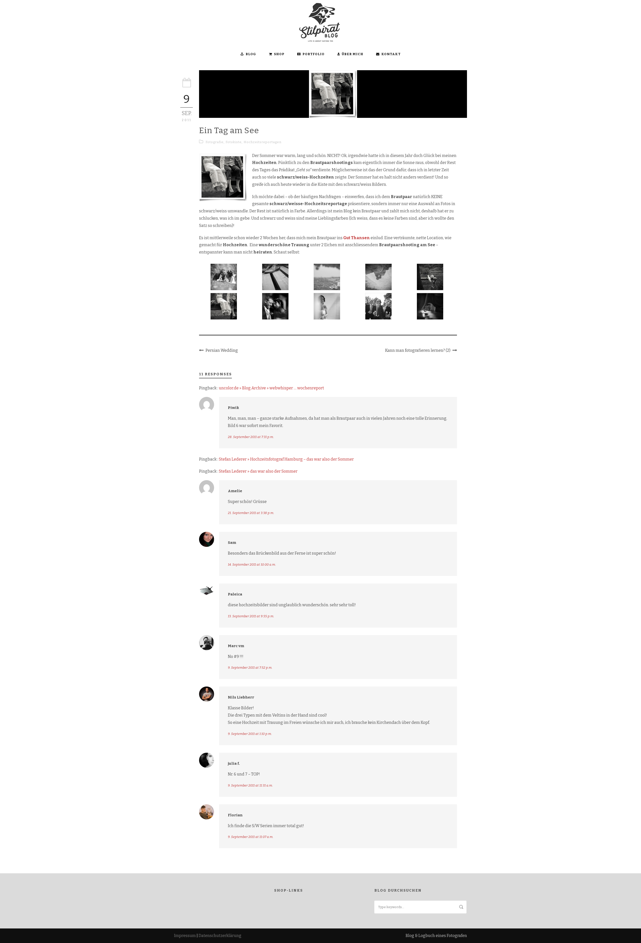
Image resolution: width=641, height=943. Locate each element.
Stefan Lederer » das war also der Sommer (258, 471)
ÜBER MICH (352, 54)
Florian (235, 815)
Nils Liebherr (241, 697)
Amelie (235, 491)
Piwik (233, 407)
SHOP (279, 54)
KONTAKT (391, 54)
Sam (232, 542)
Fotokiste (234, 142)
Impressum (185, 935)
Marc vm (236, 646)
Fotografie (215, 142)
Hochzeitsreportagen (262, 142)
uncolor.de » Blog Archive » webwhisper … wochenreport (271, 388)
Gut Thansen (356, 237)
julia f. (234, 763)
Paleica (235, 594)
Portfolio (313, 54)
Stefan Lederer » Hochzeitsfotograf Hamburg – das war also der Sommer (286, 459)
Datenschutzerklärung (220, 935)
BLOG (251, 54)
